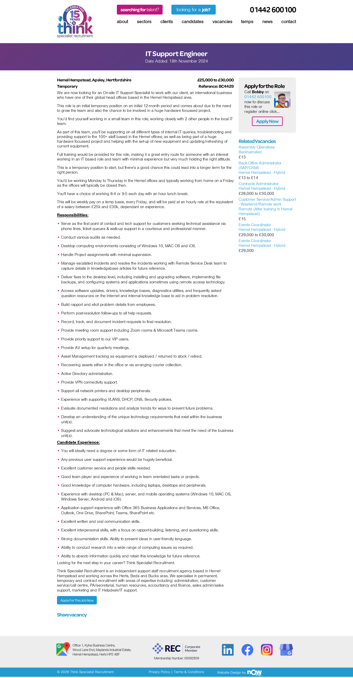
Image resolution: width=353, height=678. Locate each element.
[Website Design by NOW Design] (254, 672)
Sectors (144, 21)
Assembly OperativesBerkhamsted (257, 149)
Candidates (192, 21)
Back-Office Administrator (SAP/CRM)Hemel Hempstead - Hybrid (262, 168)
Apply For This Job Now (76, 600)
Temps (247, 21)
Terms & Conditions (189, 672)
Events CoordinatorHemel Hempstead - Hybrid (262, 227)
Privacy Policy (159, 672)
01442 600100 (257, 96)
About (122, 21)
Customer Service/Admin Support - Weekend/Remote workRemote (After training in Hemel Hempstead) (267, 206)
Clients (166, 21)
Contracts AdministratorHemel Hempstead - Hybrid (262, 186)
